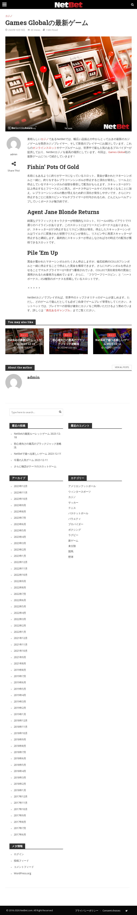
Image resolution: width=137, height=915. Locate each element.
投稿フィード (21, 860)
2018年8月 (20, 745)
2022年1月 (20, 631)
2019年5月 (20, 688)
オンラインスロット (45, 147)
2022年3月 (20, 619)
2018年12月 (20, 720)
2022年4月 (20, 612)
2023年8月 (20, 511)
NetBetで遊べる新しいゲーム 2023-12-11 (112, 342)
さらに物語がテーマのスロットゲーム (35, 466)
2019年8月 (20, 670)
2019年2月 (20, 707)
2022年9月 (20, 581)
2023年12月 (20, 486)
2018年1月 (20, 790)
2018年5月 (20, 764)
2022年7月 (20, 594)
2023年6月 (20, 524)
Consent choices (111, 910)
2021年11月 (20, 644)
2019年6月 (20, 682)
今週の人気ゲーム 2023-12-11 (31, 460)
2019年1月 (20, 714)
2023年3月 (20, 543)
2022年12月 (20, 562)
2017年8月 (20, 821)
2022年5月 (20, 606)
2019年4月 (20, 695)
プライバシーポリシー (86, 910)
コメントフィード (24, 867)
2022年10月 (20, 574)
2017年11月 (20, 802)
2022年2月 (20, 625)
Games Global (116, 152)
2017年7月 (20, 828)
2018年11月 (20, 726)
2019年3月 (20, 701)
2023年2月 (20, 549)
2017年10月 (20, 809)
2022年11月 (20, 568)
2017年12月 (20, 796)
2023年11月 (20, 492)
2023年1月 (20, 555)
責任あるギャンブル (58, 310)
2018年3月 (20, 777)
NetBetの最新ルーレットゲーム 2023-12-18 (24, 342)
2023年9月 (20, 505)
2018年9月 (20, 739)
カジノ (8, 16)
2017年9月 (20, 815)
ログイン (19, 854)
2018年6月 (20, 758)
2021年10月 (20, 650)
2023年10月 (20, 498)
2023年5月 (20, 530)
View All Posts (122, 367)
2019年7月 (20, 676)
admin (13, 154)
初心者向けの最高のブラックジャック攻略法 (68, 342)
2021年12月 (20, 638)
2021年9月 (20, 657)
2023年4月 (20, 536)
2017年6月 (20, 834)
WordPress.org (22, 873)
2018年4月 (20, 771)
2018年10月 (20, 733)
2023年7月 (20, 517)
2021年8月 (20, 663)
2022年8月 (20, 587)
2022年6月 (20, 600)
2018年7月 (20, 752)
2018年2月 (20, 783)
